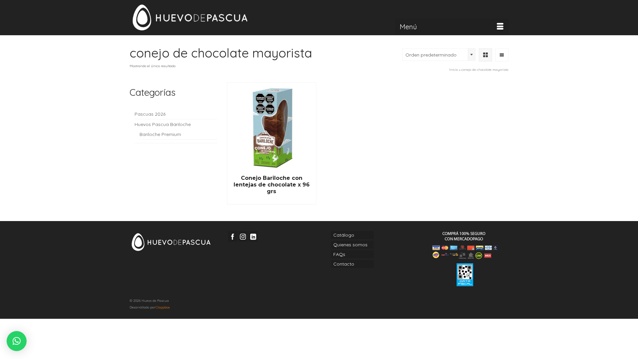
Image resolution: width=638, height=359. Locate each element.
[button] (17, 341)
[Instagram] (243, 236)
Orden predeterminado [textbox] (431, 55)
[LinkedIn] (253, 236)
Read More (271, 199)
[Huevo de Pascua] (189, 17)
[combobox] (439, 54)
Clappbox (163, 307)
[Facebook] (232, 236)
